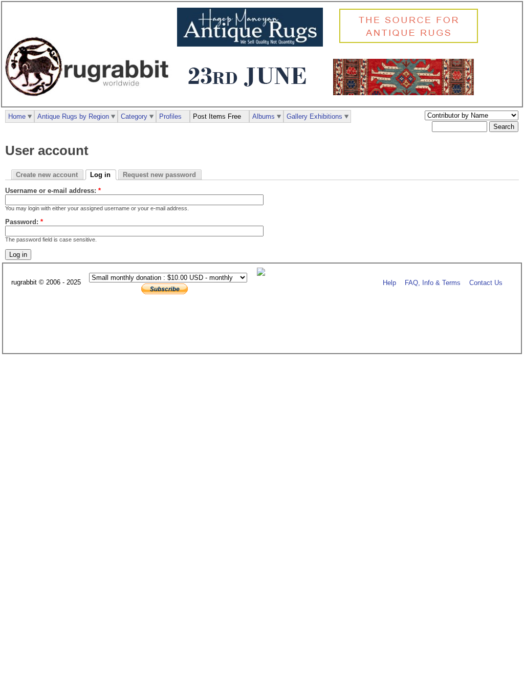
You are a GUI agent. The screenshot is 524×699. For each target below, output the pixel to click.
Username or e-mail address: (53, 190)
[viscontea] (250, 93)
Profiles (170, 116)
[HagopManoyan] (252, 44)
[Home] (89, 101)
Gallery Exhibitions (314, 116)
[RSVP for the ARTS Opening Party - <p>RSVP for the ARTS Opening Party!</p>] (263, 273)
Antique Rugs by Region (73, 116)
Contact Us (486, 283)
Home (17, 116)
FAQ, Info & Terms (433, 283)
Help (389, 283)
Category (134, 116)
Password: (24, 222)
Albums (263, 116)
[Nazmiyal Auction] (406, 93)
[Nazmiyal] (411, 42)
